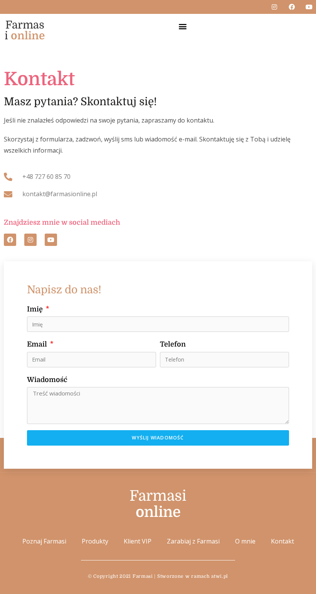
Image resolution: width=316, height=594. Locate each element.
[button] (182, 26)
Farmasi (25, 30)
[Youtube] (309, 7)
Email (38, 344)
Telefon (173, 344)
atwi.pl (219, 576)
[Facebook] (292, 7)
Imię (35, 309)
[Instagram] (274, 7)
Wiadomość (47, 380)
